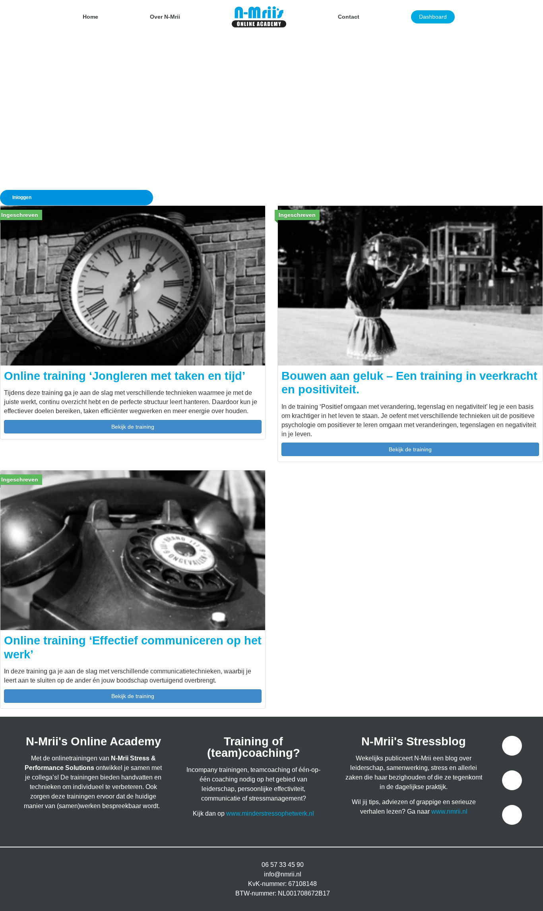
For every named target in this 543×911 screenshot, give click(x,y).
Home (90, 17)
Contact (348, 17)
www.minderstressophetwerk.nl (270, 813)
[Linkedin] (512, 815)
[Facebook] (512, 746)
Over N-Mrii (165, 17)
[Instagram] (512, 780)
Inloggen (21, 197)
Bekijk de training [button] (132, 427)
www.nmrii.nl (449, 811)
